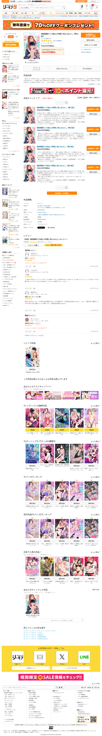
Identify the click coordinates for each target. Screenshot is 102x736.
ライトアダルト (96, 13)
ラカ (32, 434)
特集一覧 (5, 286)
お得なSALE (6, 272)
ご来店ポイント (31, 668)
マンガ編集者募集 (83, 696)
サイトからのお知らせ (35, 715)
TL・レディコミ (9, 700)
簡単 (86, 97)
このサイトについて (65, 724)
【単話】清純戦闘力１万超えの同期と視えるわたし (51, 214)
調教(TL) (5, 148)
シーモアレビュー (9, 721)
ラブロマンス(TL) (8, 133)
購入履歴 (31, 700)
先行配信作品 (6, 274)
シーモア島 (28, 1)
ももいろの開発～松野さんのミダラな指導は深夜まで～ (13, 77)
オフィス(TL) (6, 128)
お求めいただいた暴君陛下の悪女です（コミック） (13, 191)
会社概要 (17, 724)
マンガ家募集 (81, 694)
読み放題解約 (32, 707)
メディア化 (87, 13)
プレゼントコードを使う (35, 714)
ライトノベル (60, 13)
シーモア (5, 1)
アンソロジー (6, 157)
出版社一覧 (90, 687)
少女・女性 (24, 13)
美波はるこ (6, 164)
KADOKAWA (63, 16)
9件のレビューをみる (46, 242)
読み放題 (12, 1)
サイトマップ (57, 712)
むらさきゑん (47, 434)
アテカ (43, 38)
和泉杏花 (10, 231)
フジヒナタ (76, 583)
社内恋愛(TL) (6, 141)
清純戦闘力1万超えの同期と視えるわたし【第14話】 (56, 165)
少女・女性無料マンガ (9, 265)
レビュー (20, 1)
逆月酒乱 (10, 113)
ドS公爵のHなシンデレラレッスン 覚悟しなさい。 (13, 94)
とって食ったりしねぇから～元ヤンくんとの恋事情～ (13, 215)
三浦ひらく (6, 167)
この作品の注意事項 (32, 62)
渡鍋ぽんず (11, 205)
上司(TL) (5, 146)
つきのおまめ (62, 583)
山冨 (62, 434)
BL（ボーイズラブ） (10, 698)
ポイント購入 (32, 694)
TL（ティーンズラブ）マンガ (51, 16)
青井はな (5, 177)
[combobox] (48, 7)
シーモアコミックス (42, 13)
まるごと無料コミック (8, 262)
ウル (30, 507)
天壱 (9, 195)
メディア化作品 (7, 284)
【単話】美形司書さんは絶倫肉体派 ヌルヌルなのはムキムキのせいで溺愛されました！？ (13, 106)
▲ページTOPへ (96, 683)
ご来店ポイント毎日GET (9, 277)
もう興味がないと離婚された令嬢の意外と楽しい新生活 (13, 227)
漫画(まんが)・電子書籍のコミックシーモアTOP (16, 16)
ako (91, 583)
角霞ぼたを (11, 111)
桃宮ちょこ (91, 470)
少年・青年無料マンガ (9, 267)
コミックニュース (8, 298)
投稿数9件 (57, 40)
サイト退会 (32, 709)
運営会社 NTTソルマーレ (81, 724)
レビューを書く (46, 43)
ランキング (8, 260)
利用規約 (22, 724)
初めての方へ (6, 57)
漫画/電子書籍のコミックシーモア (13, 692)
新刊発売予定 (6, 257)
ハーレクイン (8, 708)
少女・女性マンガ (9, 696)
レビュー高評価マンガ (9, 291)
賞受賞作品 (6, 281)
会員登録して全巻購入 (62, 193)
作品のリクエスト (58, 708)
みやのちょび (32, 583)
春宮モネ (48, 38)
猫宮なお (5, 159)
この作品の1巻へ (86, 49)
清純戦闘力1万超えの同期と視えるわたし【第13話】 (56, 146)
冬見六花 (16, 111)
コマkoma (11, 243)
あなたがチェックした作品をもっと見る (62, 620)
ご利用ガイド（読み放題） (60, 706)
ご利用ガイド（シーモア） (60, 704)
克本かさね (6, 179)
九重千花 (5, 174)
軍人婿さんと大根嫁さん (13, 240)
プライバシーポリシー (29, 724)
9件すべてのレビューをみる (34, 335)
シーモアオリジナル (10, 710)
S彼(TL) (5, 136)
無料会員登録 (81, 1)
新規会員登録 (32, 692)
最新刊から (97, 97)
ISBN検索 (73, 724)
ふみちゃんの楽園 (47, 581)
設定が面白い (48, 205)
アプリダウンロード (58, 692)
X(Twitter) (80, 706)
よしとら (88, 507)
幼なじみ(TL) (6, 131)
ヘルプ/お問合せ (57, 700)
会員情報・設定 (33, 698)
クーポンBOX (32, 702)
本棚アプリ (6, 305)
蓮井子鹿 (93, 507)
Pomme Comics (73, 16)
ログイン (93, 1)
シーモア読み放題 (9, 719)
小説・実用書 (69, 13)
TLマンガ (31, 34)
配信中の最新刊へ (87, 52)
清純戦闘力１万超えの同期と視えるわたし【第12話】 (56, 128)
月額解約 (31, 705)
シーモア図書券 (7, 300)
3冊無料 (32, 430)
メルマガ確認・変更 (34, 696)
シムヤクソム (58, 466)
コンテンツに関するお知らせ (36, 717)
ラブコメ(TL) (6, 126)
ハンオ (63, 466)
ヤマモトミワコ (7, 169)
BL (33, 13)
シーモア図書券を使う (35, 712)
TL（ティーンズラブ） (36, 16)
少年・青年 (15, 13)
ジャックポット (73, 470)
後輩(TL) (5, 143)
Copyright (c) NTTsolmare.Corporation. (51, 734)
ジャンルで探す (24, 7)
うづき (34, 507)
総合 (6, 13)
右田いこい (11, 219)
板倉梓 (5, 172)
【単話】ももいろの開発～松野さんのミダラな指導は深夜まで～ (13, 68)
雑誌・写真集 (78, 13)
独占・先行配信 (9, 712)
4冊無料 (91, 430)
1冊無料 (47, 430)
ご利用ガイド (6, 54)
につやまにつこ (47, 507)
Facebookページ (82, 704)
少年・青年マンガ (9, 694)
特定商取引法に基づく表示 (54, 724)
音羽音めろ (47, 466)
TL (51, 13)
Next (99, 395)
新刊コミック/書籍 (7, 255)
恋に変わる (41, 205)
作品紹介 (80, 692)
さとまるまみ (47, 583)
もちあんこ (76, 434)
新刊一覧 (97, 687)
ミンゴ (67, 466)
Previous (25, 395)
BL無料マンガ (7, 269)
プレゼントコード (8, 303)
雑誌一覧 (83, 687)
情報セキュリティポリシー (41, 724)
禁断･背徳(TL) (7, 138)
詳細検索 (5, 296)
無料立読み (32, 369)
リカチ (5, 162)
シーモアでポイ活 (8, 279)
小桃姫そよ (76, 507)
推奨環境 (55, 710)
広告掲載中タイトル (8, 293)
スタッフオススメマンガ (9, 288)
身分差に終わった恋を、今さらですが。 (13, 202)
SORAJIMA (14, 195)
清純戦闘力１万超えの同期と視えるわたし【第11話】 (56, 107)
